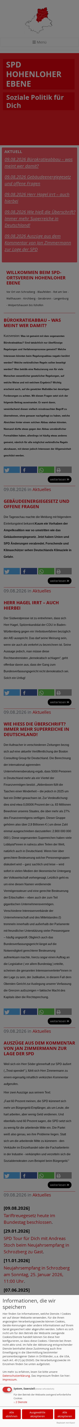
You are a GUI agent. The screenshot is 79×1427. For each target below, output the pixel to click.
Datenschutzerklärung (16, 1375)
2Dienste (20, 1402)
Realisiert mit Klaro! (66, 1422)
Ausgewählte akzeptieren (37, 1414)
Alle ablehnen (11, 1414)
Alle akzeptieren (65, 1414)
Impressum (10, 1379)
